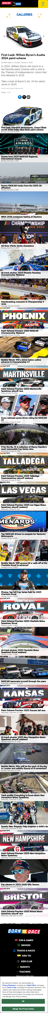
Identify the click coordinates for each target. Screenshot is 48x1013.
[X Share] (24, 97)
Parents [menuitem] (25, 967)
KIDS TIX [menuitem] (26, 956)
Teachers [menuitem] (24, 972)
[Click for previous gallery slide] (4, 36)
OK (23, 1001)
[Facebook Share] (20, 97)
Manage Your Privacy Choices (23, 1009)
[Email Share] (28, 97)
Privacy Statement (9, 985)
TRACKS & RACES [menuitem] (26, 951)
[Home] (11, 3)
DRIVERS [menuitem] (25, 945)
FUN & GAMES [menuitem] (26, 940)
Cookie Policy (31, 985)
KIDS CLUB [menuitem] (26, 961)
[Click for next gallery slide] (43, 36)
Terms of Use (11, 987)
